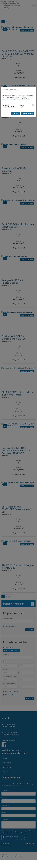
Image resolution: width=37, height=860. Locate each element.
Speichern (15, 113)
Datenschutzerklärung (9, 99)
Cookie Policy (25, 99)
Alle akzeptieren (27, 113)
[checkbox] (33, 105)
